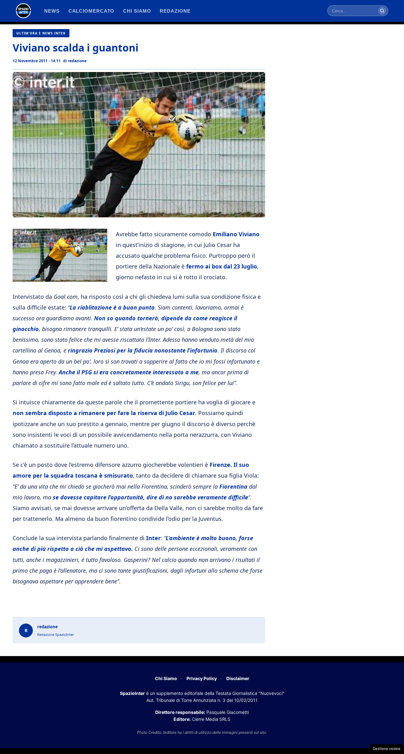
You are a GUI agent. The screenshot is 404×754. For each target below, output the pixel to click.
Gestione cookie (387, 748)
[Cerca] (382, 11)
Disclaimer (237, 678)
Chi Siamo (166, 678)
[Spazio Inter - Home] (23, 10)
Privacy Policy (202, 678)
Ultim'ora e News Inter (41, 33)
